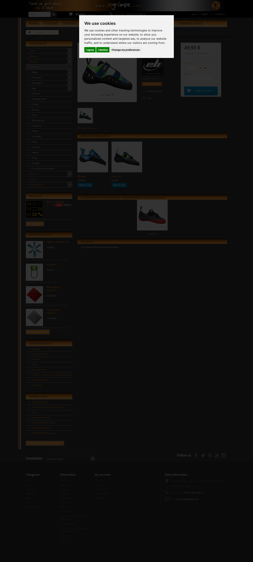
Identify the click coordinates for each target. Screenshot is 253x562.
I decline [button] (103, 49)
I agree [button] (90, 49)
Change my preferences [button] (126, 49)
